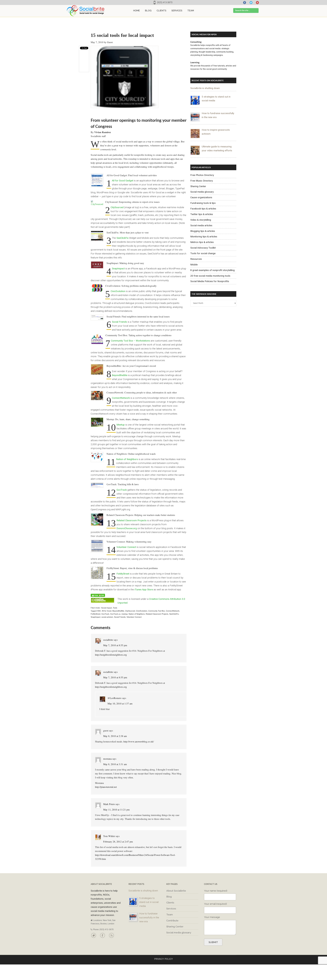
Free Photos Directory (202, 175)
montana (107, 758)
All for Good (106, 611)
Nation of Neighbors (127, 459)
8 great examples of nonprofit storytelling (212, 270)
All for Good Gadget (122, 180)
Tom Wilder (109, 836)
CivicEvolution (118, 291)
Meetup (120, 424)
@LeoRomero (114, 698)
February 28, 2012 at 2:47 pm (118, 841)
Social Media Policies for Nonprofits (209, 281)
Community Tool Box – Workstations (130, 340)
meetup (124, 614)
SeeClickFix (122, 237)
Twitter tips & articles (201, 214)
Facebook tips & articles (203, 208)
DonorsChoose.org (126, 528)
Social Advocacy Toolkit (203, 247)
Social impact (106, 608)
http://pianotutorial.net (106, 786)
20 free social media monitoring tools (210, 275)
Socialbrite (85, 10)
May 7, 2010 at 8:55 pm (115, 645)
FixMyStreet (122, 573)
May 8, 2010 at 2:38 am (115, 736)
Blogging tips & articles (202, 231)
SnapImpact (118, 268)
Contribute (172, 920)
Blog (169, 896)
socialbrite (108, 639)
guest (105, 730)
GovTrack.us (115, 614)
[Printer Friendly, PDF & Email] (98, 595)
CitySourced (117, 207)
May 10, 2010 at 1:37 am (120, 703)
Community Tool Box (156, 611)
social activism (107, 617)
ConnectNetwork (121, 397)
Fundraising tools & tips (203, 203)
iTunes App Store (144, 589)
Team (169, 914)
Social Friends (119, 321)
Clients (170, 902)
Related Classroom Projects (131, 520)
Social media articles (201, 225)
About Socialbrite (176, 890)
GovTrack (121, 489)
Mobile (194, 264)
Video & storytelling (200, 219)
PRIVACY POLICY (163, 958)
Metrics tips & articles (202, 242)
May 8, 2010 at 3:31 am (115, 764)
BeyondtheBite (119, 375)
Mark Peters (109, 804)
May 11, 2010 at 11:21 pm (116, 809)
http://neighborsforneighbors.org (111, 654)
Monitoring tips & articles (203, 236)
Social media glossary (202, 191)
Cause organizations (201, 197)
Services (171, 908)
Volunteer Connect (126, 547)
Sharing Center (198, 186)
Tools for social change (202, 253)
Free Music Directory (201, 180)
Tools (115, 608)
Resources (196, 258)
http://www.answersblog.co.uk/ (138, 741)
